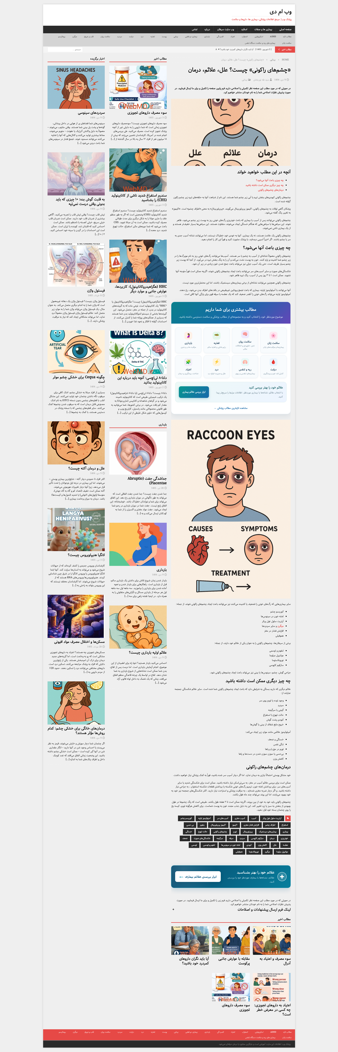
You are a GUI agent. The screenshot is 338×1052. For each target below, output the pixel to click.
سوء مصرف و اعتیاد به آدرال (275, 961)
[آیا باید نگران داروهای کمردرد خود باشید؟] (190, 940)
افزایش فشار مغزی (251, 825)
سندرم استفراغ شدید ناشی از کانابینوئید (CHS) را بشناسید (139, 197)
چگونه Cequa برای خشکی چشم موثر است (79, 379)
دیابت (131, 36)
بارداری (207, 36)
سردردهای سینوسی (91, 113)
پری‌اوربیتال (248, 832)
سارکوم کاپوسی (257, 838)
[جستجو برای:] (65, 49)
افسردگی (220, 36)
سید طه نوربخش (261, 80)
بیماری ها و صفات (263, 29)
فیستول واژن (96, 291)
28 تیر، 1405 (157, 488)
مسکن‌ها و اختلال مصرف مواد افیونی (79, 642)
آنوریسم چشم (186, 818)
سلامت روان (105, 36)
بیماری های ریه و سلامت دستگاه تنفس (260, 43)
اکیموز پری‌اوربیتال (218, 825)
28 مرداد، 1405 (94, 647)
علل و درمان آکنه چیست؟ (86, 468)
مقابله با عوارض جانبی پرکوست (234, 961)
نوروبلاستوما (254, 852)
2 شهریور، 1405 (156, 387)
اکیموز (234, 825)
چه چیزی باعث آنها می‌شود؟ (270, 180)
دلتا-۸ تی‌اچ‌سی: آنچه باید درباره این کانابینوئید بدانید (142, 380)
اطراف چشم (270, 825)
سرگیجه (220, 838)
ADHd (273, 36)
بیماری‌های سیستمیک (267, 832)
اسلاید (244, 29)
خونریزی (284, 838)
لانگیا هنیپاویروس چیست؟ (86, 555)
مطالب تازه (287, 36)
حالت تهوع (202, 832)
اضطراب (245, 36)
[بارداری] (138, 544)
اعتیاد (232, 36)
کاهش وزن (262, 845)
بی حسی (190, 825)
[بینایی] (76, 351)
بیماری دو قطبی (191, 36)
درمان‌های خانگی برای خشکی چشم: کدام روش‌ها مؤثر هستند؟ (76, 730)
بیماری (285, 832)
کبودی (249, 845)
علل (275, 845)
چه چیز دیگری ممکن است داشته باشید (265, 185)
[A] (138, 87)
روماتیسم (61, 36)
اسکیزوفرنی (259, 36)
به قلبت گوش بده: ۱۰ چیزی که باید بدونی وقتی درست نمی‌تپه (80, 201)
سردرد (119, 36)
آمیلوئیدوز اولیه (204, 818)
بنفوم (202, 825)
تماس (194, 29)
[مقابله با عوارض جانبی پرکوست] (231, 940)
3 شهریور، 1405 (156, 118)
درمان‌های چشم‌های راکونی (271, 190)
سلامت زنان (286, 43)
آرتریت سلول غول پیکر (272, 818)
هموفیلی (239, 852)
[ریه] (76, 529)
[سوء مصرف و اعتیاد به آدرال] (272, 940)
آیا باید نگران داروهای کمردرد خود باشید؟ (194, 961)
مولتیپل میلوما (282, 852)
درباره (207, 29)
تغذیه (153, 36)
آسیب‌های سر (222, 818)
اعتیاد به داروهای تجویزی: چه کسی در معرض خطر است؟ (272, 1009)
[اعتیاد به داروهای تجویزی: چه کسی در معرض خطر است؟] (272, 987)
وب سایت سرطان (225, 29)
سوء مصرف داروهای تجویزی (236, 1007)
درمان (272, 838)
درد (142, 36)
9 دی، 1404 (280, 80)
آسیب (253, 818)
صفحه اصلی (285, 29)
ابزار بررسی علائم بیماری (193, 392)
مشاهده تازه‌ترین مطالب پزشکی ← (231, 408)
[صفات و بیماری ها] (76, 173)
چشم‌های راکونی (220, 832)
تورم (235, 832)
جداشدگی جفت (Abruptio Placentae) (147, 481)
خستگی (189, 832)
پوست (164, 36)
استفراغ (285, 825)
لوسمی (194, 845)
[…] (113, 139)
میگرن (74, 36)
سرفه (231, 838)
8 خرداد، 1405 (95, 296)
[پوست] (76, 442)
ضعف (184, 838)
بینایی (176, 36)
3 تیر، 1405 (96, 560)
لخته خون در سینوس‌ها (230, 845)
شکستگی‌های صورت (202, 838)
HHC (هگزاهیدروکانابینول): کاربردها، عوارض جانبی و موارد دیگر (141, 289)
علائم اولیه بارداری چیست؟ (148, 653)
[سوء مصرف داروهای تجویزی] (231, 987)
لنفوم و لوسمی (209, 845)
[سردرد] (76, 87)
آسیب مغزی (240, 818)
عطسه (285, 845)
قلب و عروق (88, 36)
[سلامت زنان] (76, 265)
